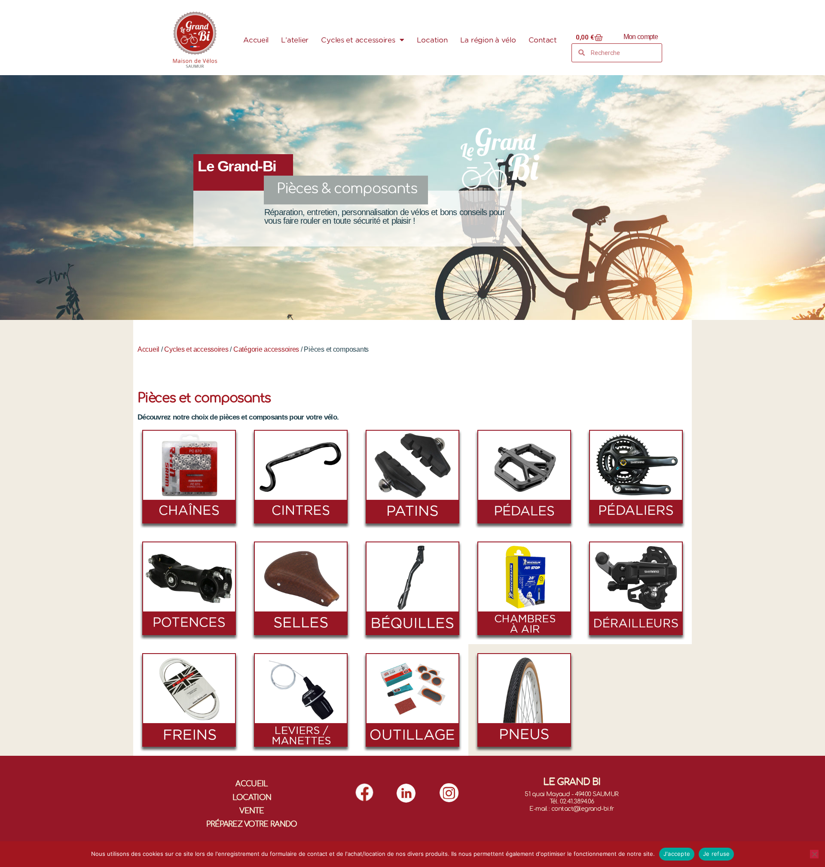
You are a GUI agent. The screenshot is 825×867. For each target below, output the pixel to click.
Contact (543, 40)
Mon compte (640, 36)
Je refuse (716, 853)
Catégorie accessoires (266, 349)
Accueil (256, 40)
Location (432, 40)
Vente (251, 811)
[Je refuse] (814, 854)
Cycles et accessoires (358, 40)
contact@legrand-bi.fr (582, 809)
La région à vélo (488, 40)
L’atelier (295, 40)
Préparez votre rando (251, 824)
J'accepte (676, 853)
